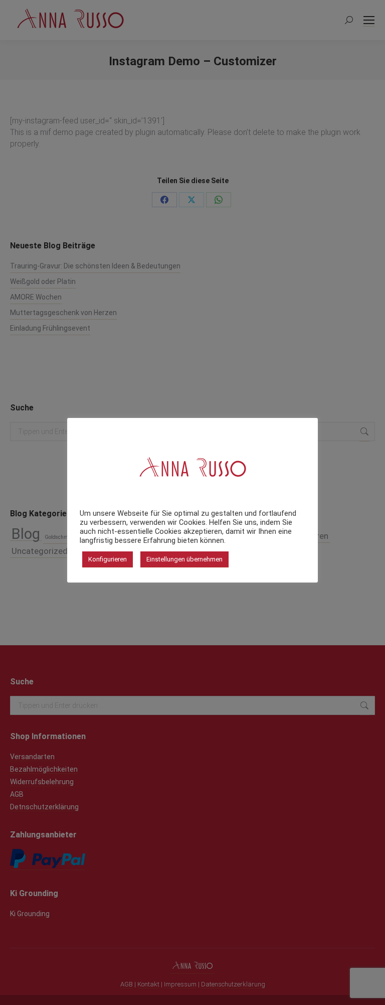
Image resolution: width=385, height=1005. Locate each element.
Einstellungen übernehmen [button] (184, 559)
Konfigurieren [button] (107, 559)
